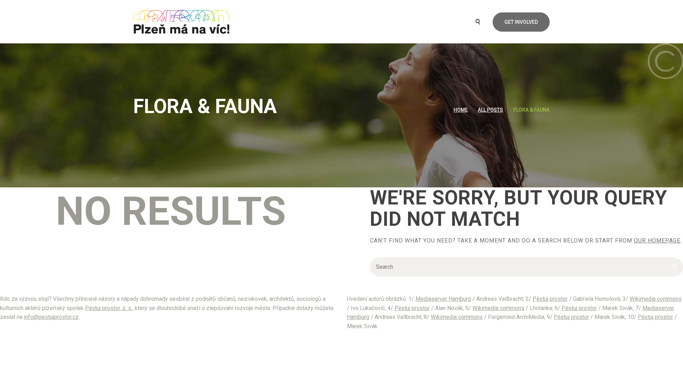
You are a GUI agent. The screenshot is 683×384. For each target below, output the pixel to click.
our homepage (657, 240)
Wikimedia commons (656, 298)
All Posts (490, 110)
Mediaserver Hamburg (443, 298)
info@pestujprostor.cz (51, 317)
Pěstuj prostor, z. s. (108, 308)
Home (461, 110)
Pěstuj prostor (550, 298)
